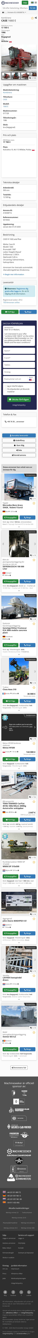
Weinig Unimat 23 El (19, 1218)
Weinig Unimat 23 (12, 1212)
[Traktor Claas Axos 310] (19, 671)
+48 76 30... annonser (15, 421)
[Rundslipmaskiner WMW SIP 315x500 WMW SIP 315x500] (19, 846)
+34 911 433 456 (13, 1202)
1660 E (5, 106)
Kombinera (7, 92)
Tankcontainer (27, 1212)
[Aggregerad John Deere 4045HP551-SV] (19, 902)
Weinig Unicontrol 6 (28, 1223)
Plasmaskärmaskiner (10, 1223)
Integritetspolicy (19, 405)
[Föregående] (3, 62)
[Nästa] (34, 62)
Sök (33, 8)
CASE (5, 99)
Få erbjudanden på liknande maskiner (18, 390)
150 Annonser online (11, 302)
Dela (20, 450)
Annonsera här (20, 1067)
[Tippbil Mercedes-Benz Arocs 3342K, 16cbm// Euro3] (19, 487)
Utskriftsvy (20, 440)
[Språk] (32, 3)
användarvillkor (22, 1333)
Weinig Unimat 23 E (11, 1228)
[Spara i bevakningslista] (32, 18)
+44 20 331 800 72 (14, 1192)
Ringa (29, 312)
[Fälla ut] (19, 526)
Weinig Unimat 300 (27, 1228)
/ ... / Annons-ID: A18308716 (14, 12)
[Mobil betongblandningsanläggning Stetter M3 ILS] (19, 1016)
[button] (36, 3)
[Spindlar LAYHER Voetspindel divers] (19, 959)
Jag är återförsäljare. (15, 386)
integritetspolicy (8, 1333)
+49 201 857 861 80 (14, 1199)
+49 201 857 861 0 (14, 1196)
